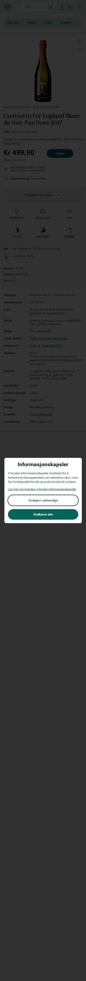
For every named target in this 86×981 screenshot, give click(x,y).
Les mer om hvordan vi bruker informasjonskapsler (42, 489)
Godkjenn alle (43, 514)
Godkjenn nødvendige (43, 500)
